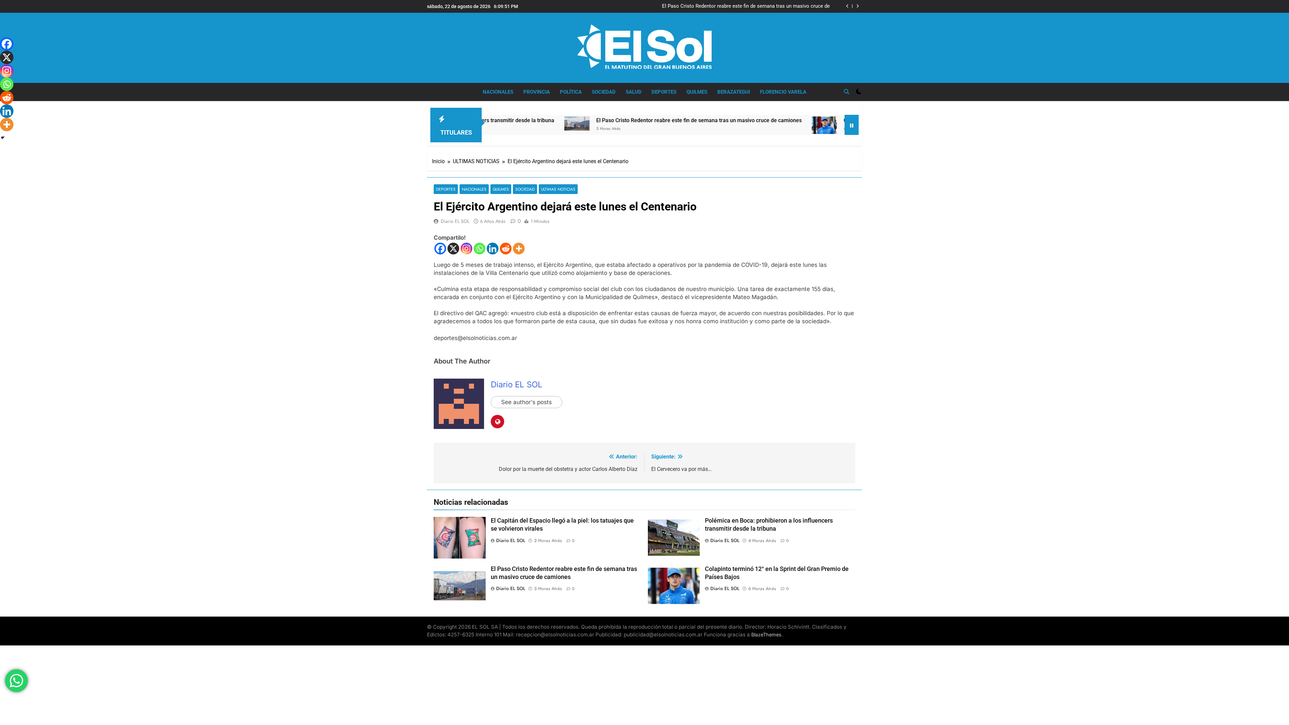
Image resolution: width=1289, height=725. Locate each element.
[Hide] (2, 137)
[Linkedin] (492, 248)
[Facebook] (440, 248)
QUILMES (696, 92)
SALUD (633, 92)
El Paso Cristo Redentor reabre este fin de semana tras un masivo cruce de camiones (746, 6)
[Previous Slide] (847, 6)
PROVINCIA (536, 92)
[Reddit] (506, 248)
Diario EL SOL (455, 221)
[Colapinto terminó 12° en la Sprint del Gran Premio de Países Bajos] (781, 125)
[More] (519, 248)
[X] (453, 248)
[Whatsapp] (479, 248)
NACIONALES (498, 92)
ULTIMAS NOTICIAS (558, 189)
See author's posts (526, 402)
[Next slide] (857, 6)
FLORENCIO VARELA (783, 92)
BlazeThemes (766, 634)
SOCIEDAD (604, 92)
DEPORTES (664, 92)
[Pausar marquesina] (852, 125)
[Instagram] (466, 248)
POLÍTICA (571, 92)
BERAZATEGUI (733, 92)
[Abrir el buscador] (846, 91)
